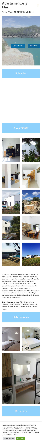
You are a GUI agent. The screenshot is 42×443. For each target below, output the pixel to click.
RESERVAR (33, 46)
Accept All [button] (20, 438)
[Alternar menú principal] (38, 5)
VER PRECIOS (18, 46)
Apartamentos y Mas (14, 5)
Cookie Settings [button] (9, 438)
